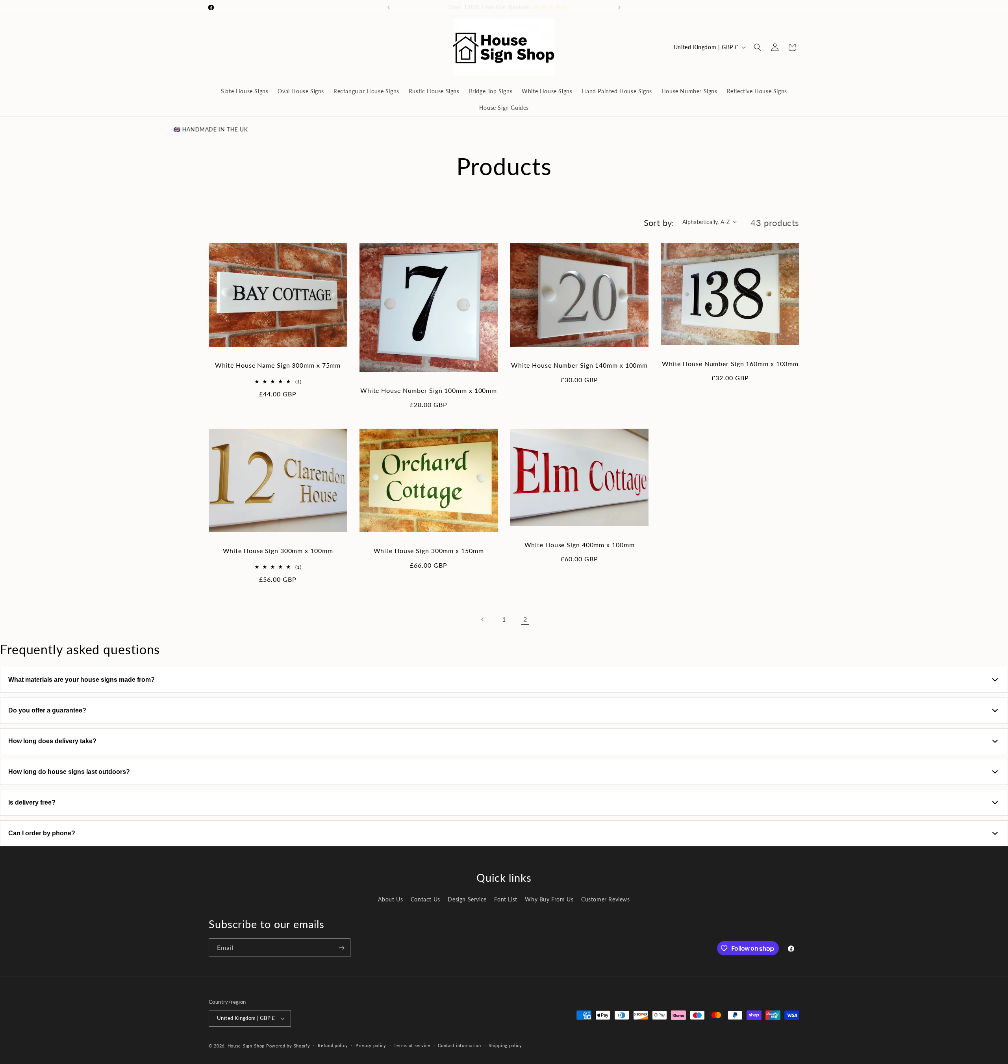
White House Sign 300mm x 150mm (429, 550)
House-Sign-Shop (246, 1045)
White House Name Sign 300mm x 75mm (278, 365)
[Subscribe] (341, 947)
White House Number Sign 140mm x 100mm (579, 365)
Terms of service (412, 1045)
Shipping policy (505, 1045)
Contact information (459, 1045)
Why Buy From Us (549, 899)
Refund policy (333, 1045)
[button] (757, 47)
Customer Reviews (605, 899)
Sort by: (659, 222)
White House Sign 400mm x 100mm (579, 544)
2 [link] (525, 619)
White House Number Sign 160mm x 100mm (730, 363)
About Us (390, 899)
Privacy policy (371, 1045)
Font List (505, 899)
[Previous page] (482, 619)
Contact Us (425, 899)
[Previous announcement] (388, 7)
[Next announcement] (619, 7)
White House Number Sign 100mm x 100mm (428, 390)
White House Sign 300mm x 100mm (278, 550)
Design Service (467, 899)
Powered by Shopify (288, 1045)
